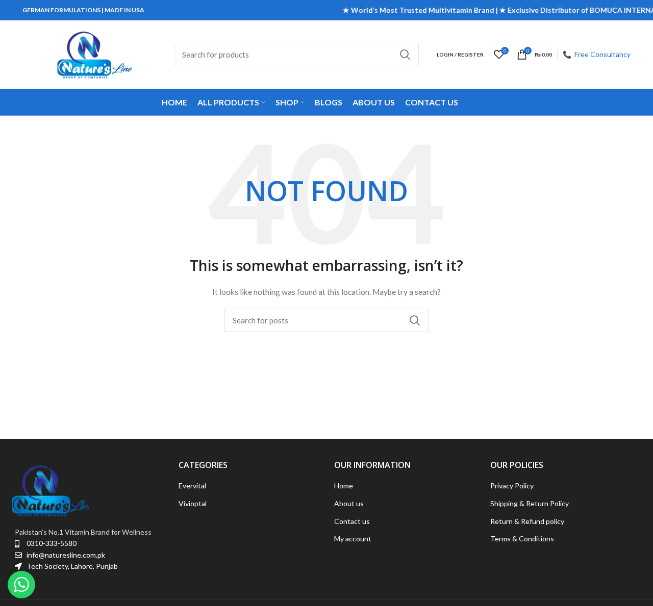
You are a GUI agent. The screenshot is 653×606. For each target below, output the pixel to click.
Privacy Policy (512, 485)
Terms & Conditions (522, 538)
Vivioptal (193, 503)
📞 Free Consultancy (597, 54)
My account (352, 538)
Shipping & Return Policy (529, 503)
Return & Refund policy (527, 521)
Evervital (192, 485)
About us (349, 503)
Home (343, 485)
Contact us (352, 521)
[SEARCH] (405, 54)
